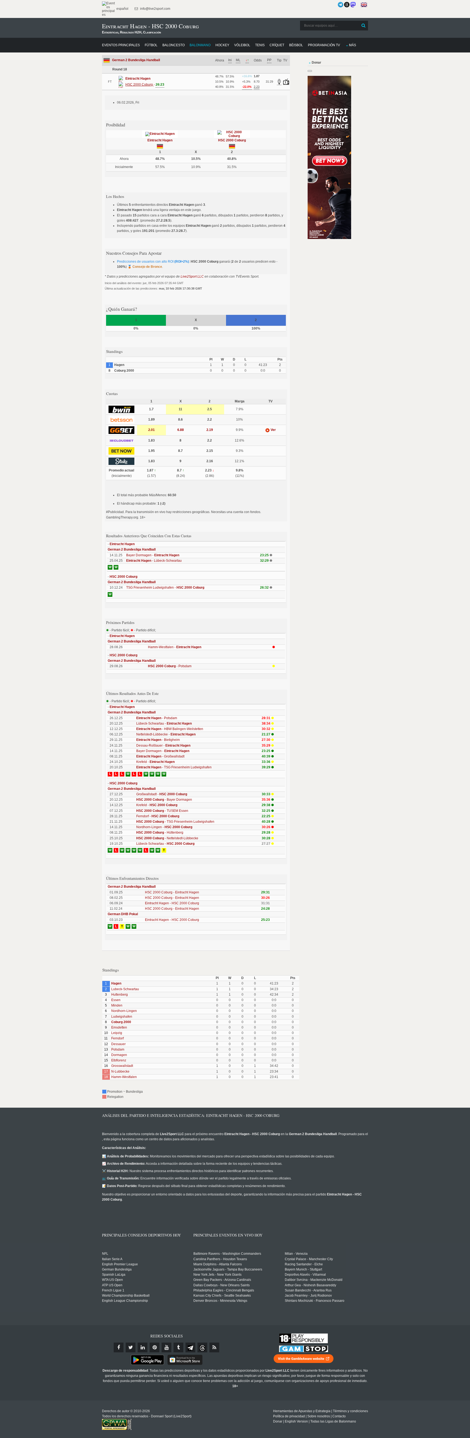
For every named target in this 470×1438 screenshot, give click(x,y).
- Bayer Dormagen (164, 800)
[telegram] (190, 1347)
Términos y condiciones (350, 1411)
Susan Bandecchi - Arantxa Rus (308, 1290)
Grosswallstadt (122, 1066)
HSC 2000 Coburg (232, 140)
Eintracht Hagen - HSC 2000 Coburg (172, 903)
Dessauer (118, 1044)
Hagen (116, 983)
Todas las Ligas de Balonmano (333, 1421)
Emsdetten (119, 1027)
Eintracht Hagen (159, 140)
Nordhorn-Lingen (124, 1011)
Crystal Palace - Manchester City (309, 1259)
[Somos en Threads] (347, 4)
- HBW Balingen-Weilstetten (169, 729)
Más (352, 45)
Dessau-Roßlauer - (163, 745)
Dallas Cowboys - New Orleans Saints (221, 1285)
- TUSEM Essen (162, 811)
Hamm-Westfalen (124, 1077)
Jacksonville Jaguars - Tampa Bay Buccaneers (227, 1269)
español (122, 9)
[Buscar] (363, 25)
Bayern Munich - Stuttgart (303, 1269)
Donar (277, 1421)
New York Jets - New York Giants (217, 1275)
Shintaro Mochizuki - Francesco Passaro (314, 1301)
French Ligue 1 (113, 1290)
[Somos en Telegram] (340, 4)
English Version (296, 1421)
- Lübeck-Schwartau (154, 561)
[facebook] (118, 1347)
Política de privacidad (289, 1416)
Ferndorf (117, 1038)
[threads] (202, 1347)
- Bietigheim (158, 740)
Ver (273, 430)
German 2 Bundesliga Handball (136, 60)
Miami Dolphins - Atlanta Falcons (217, 1264)
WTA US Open (112, 1280)
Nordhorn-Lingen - (164, 827)
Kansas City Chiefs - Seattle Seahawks (222, 1295)
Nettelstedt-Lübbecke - (166, 734)
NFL (105, 1254)
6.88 (180, 430)
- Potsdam (169, 666)
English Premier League (120, 1264)
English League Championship (125, 1301)
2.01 (151, 430)
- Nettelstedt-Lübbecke (167, 838)
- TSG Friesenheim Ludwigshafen (174, 767)
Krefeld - (155, 762)
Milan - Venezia (296, 1254)
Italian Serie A (112, 1259)
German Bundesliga (117, 1269)
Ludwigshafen (121, 1016)
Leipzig (116, 1033)
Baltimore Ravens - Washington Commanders (227, 1254)
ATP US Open (112, 1285)
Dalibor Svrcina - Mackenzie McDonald (313, 1280)
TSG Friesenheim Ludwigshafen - (165, 587)
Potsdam (117, 1049)
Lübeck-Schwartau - (164, 723)
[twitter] (130, 1347)
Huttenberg (119, 994)
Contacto (339, 1416)
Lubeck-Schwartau (125, 989)
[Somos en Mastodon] (353, 4)
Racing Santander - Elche (304, 1264)
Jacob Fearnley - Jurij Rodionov (308, 1295)
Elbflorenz (118, 1060)
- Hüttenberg (159, 832)
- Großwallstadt (160, 756)
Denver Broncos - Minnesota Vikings (220, 1301)
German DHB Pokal (123, 914)
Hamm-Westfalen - (174, 647)
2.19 (209, 430)
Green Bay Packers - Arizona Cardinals (222, 1280)
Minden (116, 1005)
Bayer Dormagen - (152, 555)
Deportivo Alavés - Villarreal (305, 1275)
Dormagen (119, 1055)
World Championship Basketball (126, 1295)
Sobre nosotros (318, 1416)
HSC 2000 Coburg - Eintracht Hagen (172, 892)
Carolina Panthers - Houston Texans (220, 1259)
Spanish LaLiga (113, 1275)
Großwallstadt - (161, 794)
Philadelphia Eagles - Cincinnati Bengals (223, 1290)
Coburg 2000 (121, 1022)
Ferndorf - (157, 816)
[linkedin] (142, 1347)
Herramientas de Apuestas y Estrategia (301, 1411)
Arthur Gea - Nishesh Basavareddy (310, 1285)
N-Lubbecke (120, 1071)
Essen (115, 1000)
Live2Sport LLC (192, 276)
